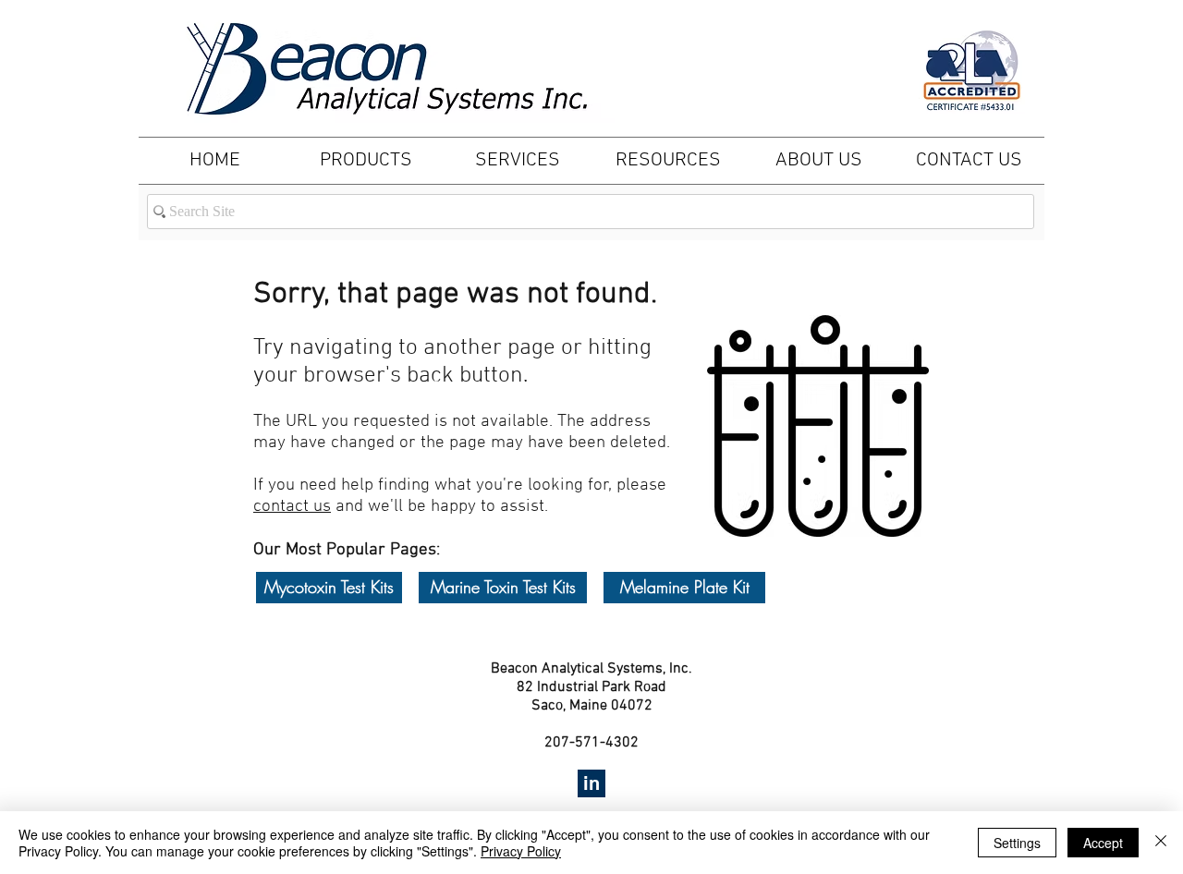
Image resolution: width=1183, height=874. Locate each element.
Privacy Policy (521, 851)
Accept (1103, 842)
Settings (1017, 842)
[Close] (1161, 842)
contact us (292, 506)
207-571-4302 (591, 743)
